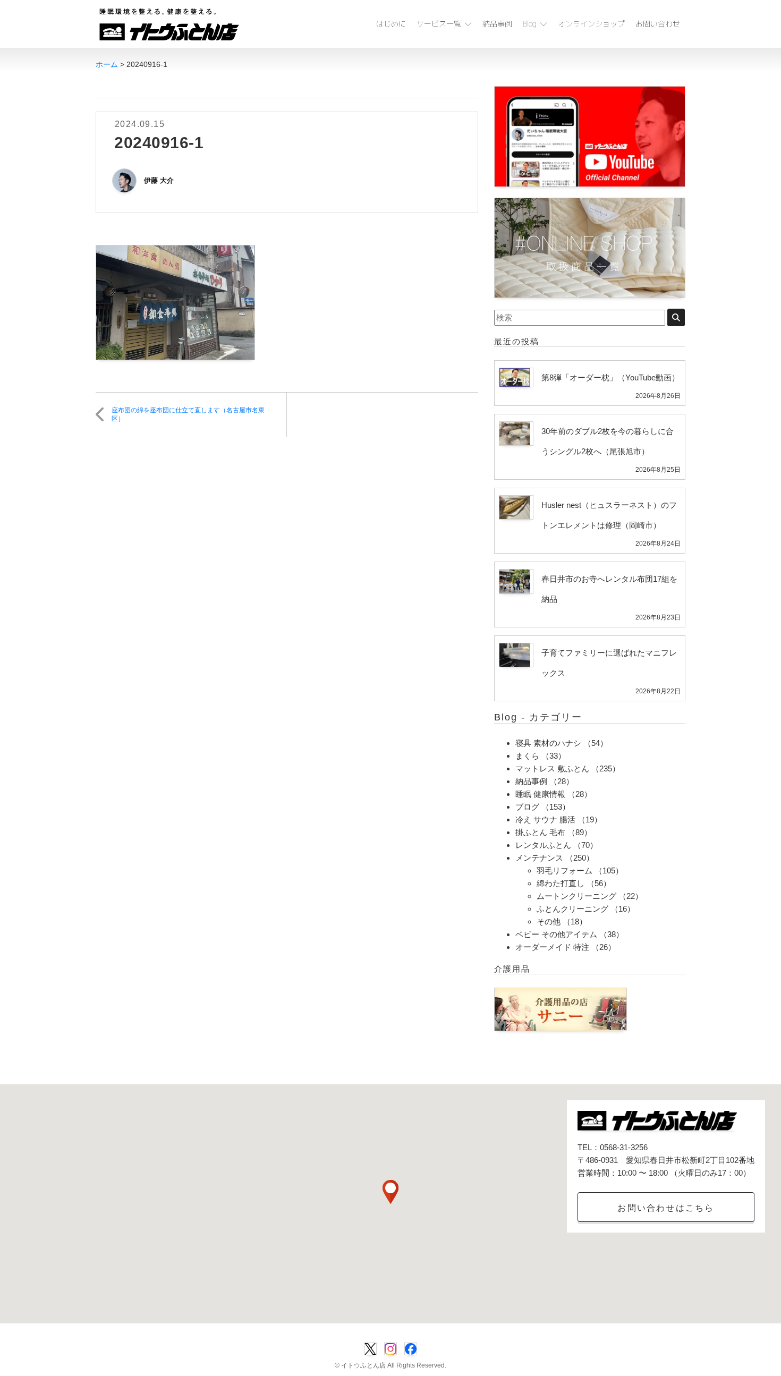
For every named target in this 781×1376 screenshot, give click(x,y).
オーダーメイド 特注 (552, 947)
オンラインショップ (591, 24)
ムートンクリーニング (576, 896)
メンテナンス (539, 857)
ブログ (527, 806)
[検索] (676, 317)
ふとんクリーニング (572, 908)
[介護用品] (560, 1008)
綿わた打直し (560, 883)
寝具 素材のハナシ (548, 743)
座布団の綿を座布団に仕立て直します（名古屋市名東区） (188, 414)
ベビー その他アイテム (556, 934)
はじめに (391, 24)
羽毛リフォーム (564, 870)
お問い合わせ (657, 24)
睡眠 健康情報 (540, 794)
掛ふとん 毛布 (540, 832)
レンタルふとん (543, 845)
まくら (527, 755)
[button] (390, 1192)
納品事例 (497, 24)
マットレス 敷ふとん (552, 768)
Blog (530, 24)
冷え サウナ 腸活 (545, 819)
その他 (549, 921)
